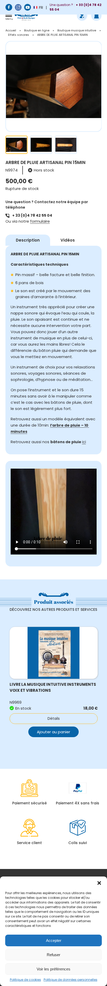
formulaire (40, 221)
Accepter (53, 940)
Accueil (10, 30)
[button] (99, 883)
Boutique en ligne (36, 30)
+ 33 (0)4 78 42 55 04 (32, 215)
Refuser (53, 955)
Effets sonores (18, 35)
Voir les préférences (53, 969)
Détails (54, 718)
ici (84, 441)
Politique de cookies (25, 979)
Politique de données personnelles (70, 979)
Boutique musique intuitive (76, 30)
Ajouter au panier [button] (53, 732)
